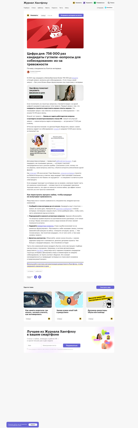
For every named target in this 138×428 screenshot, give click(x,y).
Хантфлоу (40, 250)
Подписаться (71, 345)
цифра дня (39, 271)
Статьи (43, 15)
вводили (75, 77)
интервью (30, 271)
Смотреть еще (105, 287)
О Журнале (100, 7)
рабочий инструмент (63, 161)
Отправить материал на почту (71, 15)
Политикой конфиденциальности (65, 349)
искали (56, 128)
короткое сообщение (63, 208)
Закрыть (33, 424)
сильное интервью (67, 173)
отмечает (33, 173)
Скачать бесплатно (57, 150)
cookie (19, 425)
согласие (33, 349)
